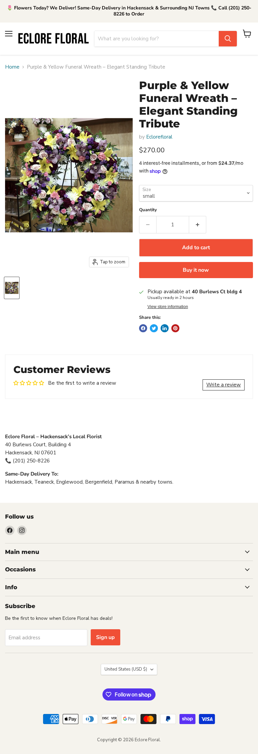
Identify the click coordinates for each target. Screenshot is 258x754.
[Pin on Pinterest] (175, 328)
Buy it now (196, 270)
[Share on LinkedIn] (165, 328)
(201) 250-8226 (31, 460)
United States (125, 669)
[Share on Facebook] (143, 328)
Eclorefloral (159, 137)
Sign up (105, 637)
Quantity (148, 210)
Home (12, 67)
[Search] (228, 38)
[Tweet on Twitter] (154, 328)
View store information (167, 306)
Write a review (223, 384)
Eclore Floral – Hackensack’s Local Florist (53, 436)
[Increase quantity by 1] (197, 224)
